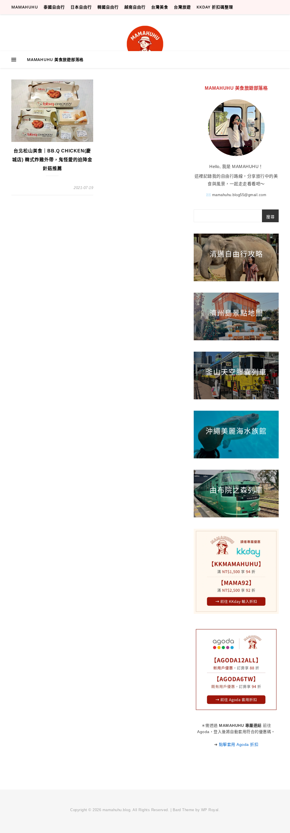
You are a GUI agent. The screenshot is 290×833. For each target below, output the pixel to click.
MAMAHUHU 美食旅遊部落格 (55, 59)
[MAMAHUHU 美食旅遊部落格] (145, 44)
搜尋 (270, 217)
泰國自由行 (54, 7)
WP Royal (210, 810)
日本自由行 (81, 7)
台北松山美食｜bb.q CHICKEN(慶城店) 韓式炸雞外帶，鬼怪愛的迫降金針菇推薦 (52, 159)
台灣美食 (159, 7)
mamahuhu (24, 7)
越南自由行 (135, 7)
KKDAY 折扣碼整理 (215, 7)
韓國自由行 (108, 7)
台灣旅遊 (182, 7)
